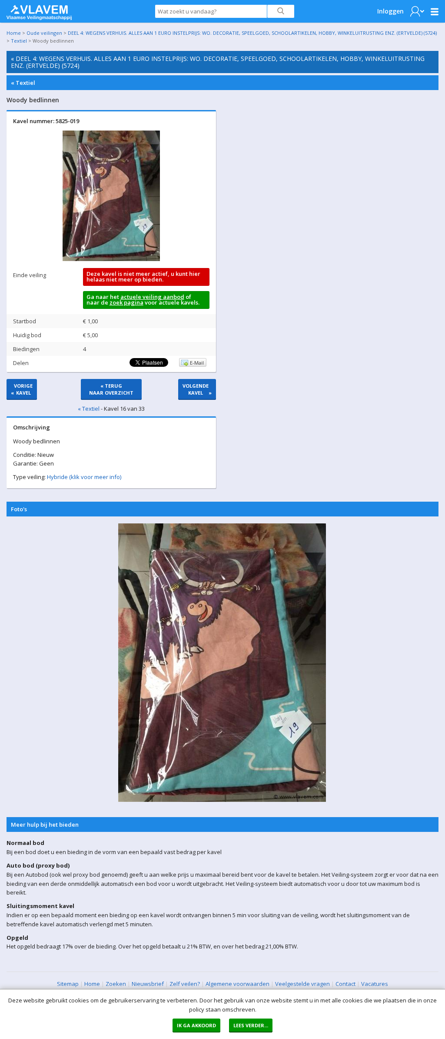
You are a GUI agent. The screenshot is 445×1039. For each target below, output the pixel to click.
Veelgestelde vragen (302, 984)
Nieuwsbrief (148, 984)
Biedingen (26, 349)
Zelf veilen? (184, 984)
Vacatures (374, 984)
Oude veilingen (44, 33)
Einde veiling (29, 275)
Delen (21, 363)
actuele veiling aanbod (152, 297)
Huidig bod (27, 335)
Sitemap (68, 984)
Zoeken (116, 984)
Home (14, 33)
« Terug (111, 389)
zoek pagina (126, 302)
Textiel (19, 40)
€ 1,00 (90, 321)
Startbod (24, 321)
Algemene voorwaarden (237, 984)
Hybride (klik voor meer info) (84, 477)
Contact (345, 984)
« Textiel (23, 83)
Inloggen (390, 11)
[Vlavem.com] (39, 10)
